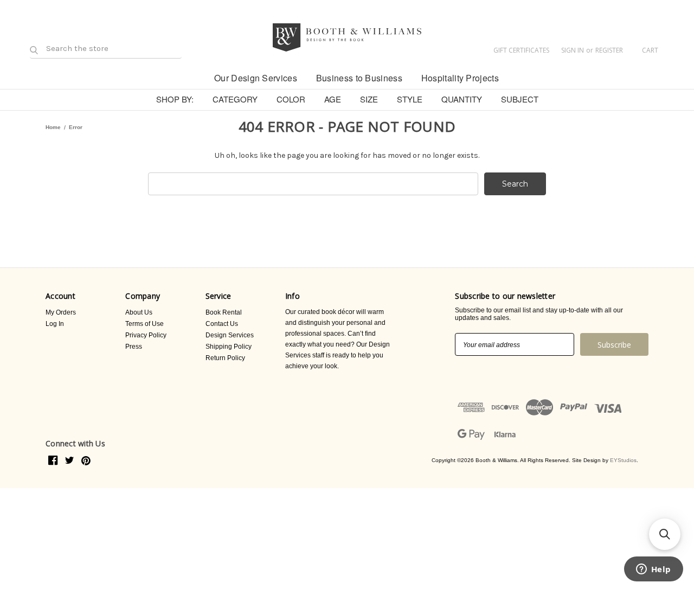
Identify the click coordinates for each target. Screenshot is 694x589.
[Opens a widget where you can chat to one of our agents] (653, 570)
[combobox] (313, 183)
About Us (138, 312)
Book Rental (223, 312)
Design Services (229, 335)
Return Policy (225, 358)
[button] (664, 534)
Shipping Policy (228, 346)
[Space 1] (195, 77)
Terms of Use (144, 324)
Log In (55, 324)
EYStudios (623, 460)
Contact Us (221, 324)
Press (133, 346)
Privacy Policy (145, 335)
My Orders (61, 312)
